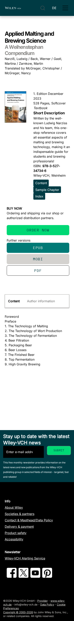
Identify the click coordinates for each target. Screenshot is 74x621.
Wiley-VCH (13, 8)
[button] (65, 8)
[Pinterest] (47, 577)
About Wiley (14, 507)
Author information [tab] (41, 301)
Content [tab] (14, 301)
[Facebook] (12, 577)
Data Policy (47, 604)
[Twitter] (23, 577)
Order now (38, 229)
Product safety (15, 533)
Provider (42, 600)
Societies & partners (19, 514)
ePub (38, 247)
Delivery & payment (19, 527)
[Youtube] (35, 577)
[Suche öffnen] (42, 8)
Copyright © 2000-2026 (18, 612)
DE (54, 8)
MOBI (38, 258)
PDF (38, 270)
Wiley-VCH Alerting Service (25, 558)
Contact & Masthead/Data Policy (29, 520)
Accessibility (14, 539)
